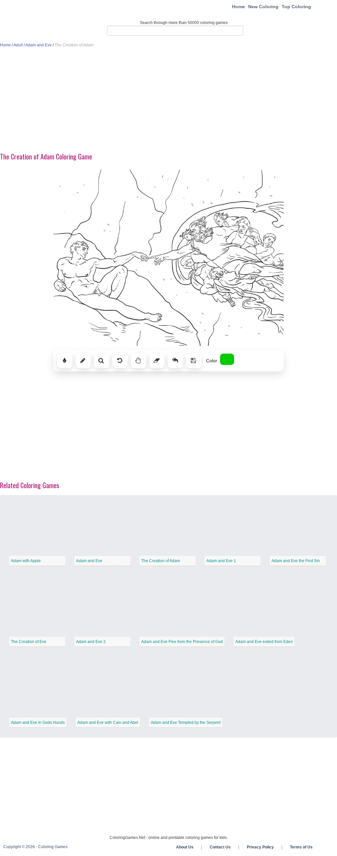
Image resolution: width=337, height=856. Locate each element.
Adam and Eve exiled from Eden (264, 641)
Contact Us (220, 847)
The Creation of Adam (160, 561)
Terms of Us (301, 847)
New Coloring (263, 6)
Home (238, 6)
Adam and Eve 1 (221, 561)
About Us (185, 847)
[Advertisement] (168, 101)
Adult (18, 45)
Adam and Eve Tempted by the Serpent (185, 722)
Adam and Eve (38, 45)
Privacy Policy (260, 847)
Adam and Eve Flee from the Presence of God (182, 641)
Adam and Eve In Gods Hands (38, 722)
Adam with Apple (26, 561)
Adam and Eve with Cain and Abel (107, 722)
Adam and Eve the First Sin (296, 561)
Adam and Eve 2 (91, 641)
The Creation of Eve (28, 641)
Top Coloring (296, 6)
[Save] (193, 360)
